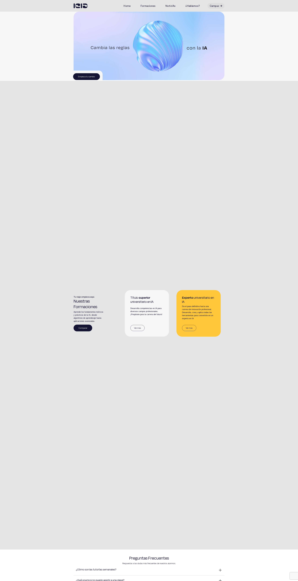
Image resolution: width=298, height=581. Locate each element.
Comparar (82, 328)
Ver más (137, 328)
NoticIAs (170, 5)
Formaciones (148, 5)
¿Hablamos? (192, 5)
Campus (214, 5)
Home (127, 5)
